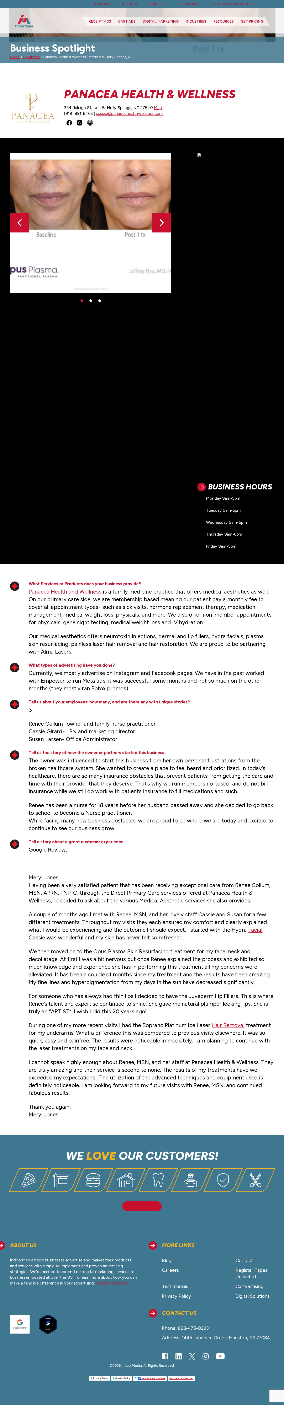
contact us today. (112, 1283)
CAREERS (157, 4)
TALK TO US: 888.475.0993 (233, 4)
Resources (223, 21)
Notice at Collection (181, 1378)
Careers (170, 1270)
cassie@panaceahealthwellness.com (129, 113)
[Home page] (24, 21)
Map (158, 107)
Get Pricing (252, 21)
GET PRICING (188, 4)
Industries (196, 21)
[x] (192, 1356)
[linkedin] (178, 1356)
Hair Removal (228, 1025)
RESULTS (129, 4)
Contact (244, 1260)
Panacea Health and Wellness (65, 591)
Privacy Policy (176, 1296)
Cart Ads (127, 21)
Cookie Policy (122, 1378)
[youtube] (220, 1356)
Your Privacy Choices (153, 1378)
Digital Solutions (252, 1296)
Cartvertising (249, 1286)
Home (15, 57)
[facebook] (165, 1356)
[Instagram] (206, 1356)
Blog (166, 1260)
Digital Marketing (161, 21)
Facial (255, 930)
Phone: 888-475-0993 (185, 1328)
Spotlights (31, 57)
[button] (161, 222)
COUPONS (101, 4)
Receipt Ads (100, 21)
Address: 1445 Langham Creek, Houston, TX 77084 (216, 1338)
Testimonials (175, 1286)
